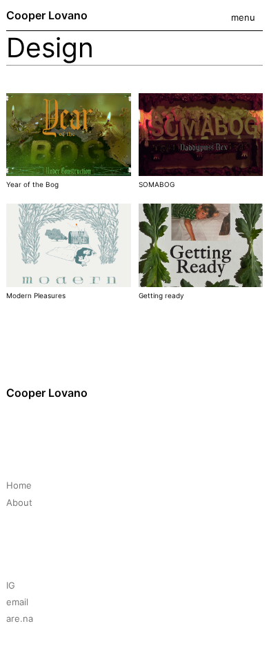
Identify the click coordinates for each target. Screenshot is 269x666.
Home (19, 485)
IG (10, 585)
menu (243, 17)
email (17, 601)
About (19, 502)
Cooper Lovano (47, 15)
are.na (19, 618)
